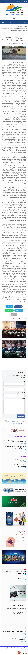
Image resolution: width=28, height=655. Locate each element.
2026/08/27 (22, 356)
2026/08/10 (23, 468)
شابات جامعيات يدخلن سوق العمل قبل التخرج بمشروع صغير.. (15, 639)
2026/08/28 (22, 337)
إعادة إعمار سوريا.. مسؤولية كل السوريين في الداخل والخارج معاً (15, 465)
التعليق (23, 398)
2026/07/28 (23, 443)
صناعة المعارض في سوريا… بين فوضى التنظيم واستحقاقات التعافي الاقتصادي (15, 441)
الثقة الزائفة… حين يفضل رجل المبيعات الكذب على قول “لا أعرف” (15, 572)
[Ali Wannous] (19, 653)
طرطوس (20, 26)
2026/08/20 (23, 575)
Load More (14, 362)
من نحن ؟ (25, 1)
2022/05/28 (23, 635)
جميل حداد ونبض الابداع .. (20, 460)
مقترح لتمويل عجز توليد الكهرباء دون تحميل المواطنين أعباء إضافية (15, 447)
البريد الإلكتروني (21, 387)
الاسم (23, 381)
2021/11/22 (23, 641)
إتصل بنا (18, 1)
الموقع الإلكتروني (21, 393)
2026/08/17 (23, 461)
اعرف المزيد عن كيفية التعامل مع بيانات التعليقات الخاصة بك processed (16, 422)
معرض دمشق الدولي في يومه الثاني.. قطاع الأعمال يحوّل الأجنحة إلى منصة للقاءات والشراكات (15, 333)
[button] (2, 1)
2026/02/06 (23, 450)
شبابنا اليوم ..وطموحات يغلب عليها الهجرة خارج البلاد (14, 632)
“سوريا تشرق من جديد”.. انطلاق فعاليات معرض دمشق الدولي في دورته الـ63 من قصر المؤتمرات (15, 353)
